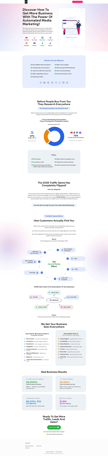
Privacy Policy (59, 451)
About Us (27, 448)
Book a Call (38, 446)
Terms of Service (50, 451)
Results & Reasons (29, 446)
